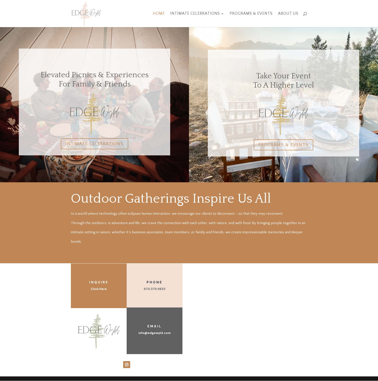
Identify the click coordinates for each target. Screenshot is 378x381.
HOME (159, 14)
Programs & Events (251, 14)
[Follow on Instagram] (126, 364)
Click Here (99, 289)
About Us (288, 14)
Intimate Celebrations (195, 14)
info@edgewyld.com (154, 333)
